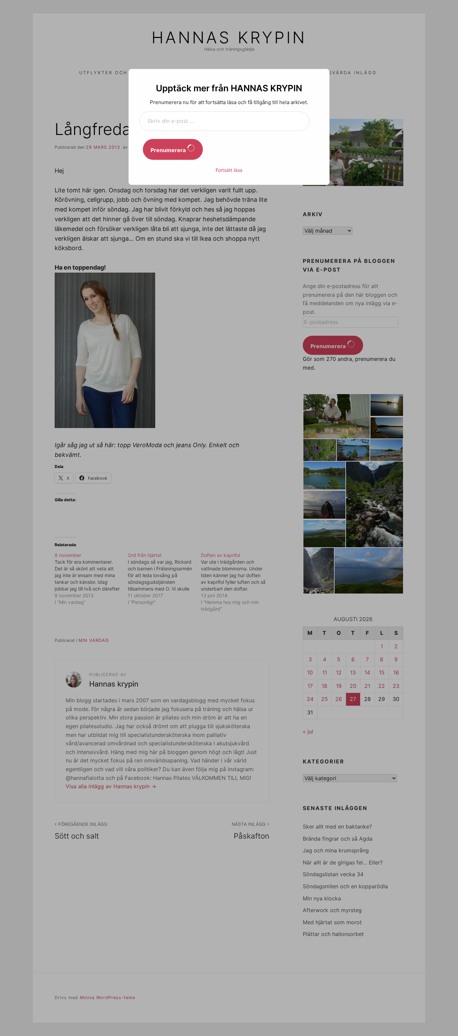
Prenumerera (169, 150)
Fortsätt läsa (229, 170)
